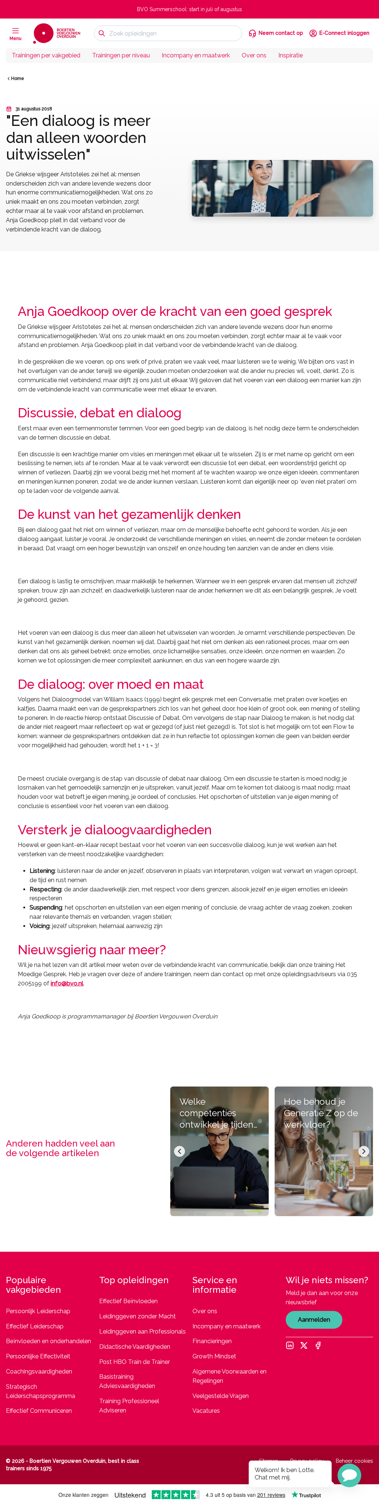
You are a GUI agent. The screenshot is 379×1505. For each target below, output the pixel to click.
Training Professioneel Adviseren (129, 1406)
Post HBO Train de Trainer (134, 1361)
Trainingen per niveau (121, 55)
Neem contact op (281, 33)
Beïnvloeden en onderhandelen (48, 1341)
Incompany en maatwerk (196, 55)
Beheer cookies (354, 1461)
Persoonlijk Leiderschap (38, 1311)
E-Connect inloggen (344, 33)
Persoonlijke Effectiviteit (38, 1356)
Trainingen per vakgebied (46, 55)
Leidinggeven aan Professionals (142, 1331)
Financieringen (212, 1341)
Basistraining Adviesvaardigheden (127, 1381)
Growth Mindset (214, 1356)
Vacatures (206, 1410)
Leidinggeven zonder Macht (137, 1316)
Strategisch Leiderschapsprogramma (40, 1391)
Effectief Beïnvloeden (128, 1301)
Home (17, 78)
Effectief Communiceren (39, 1410)
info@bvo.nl (67, 983)
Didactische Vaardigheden (134, 1346)
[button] (349, 1475)
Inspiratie (290, 55)
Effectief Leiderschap (35, 1326)
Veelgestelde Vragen (220, 1395)
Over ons (254, 55)
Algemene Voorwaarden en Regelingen (229, 1376)
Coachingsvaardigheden (39, 1371)
